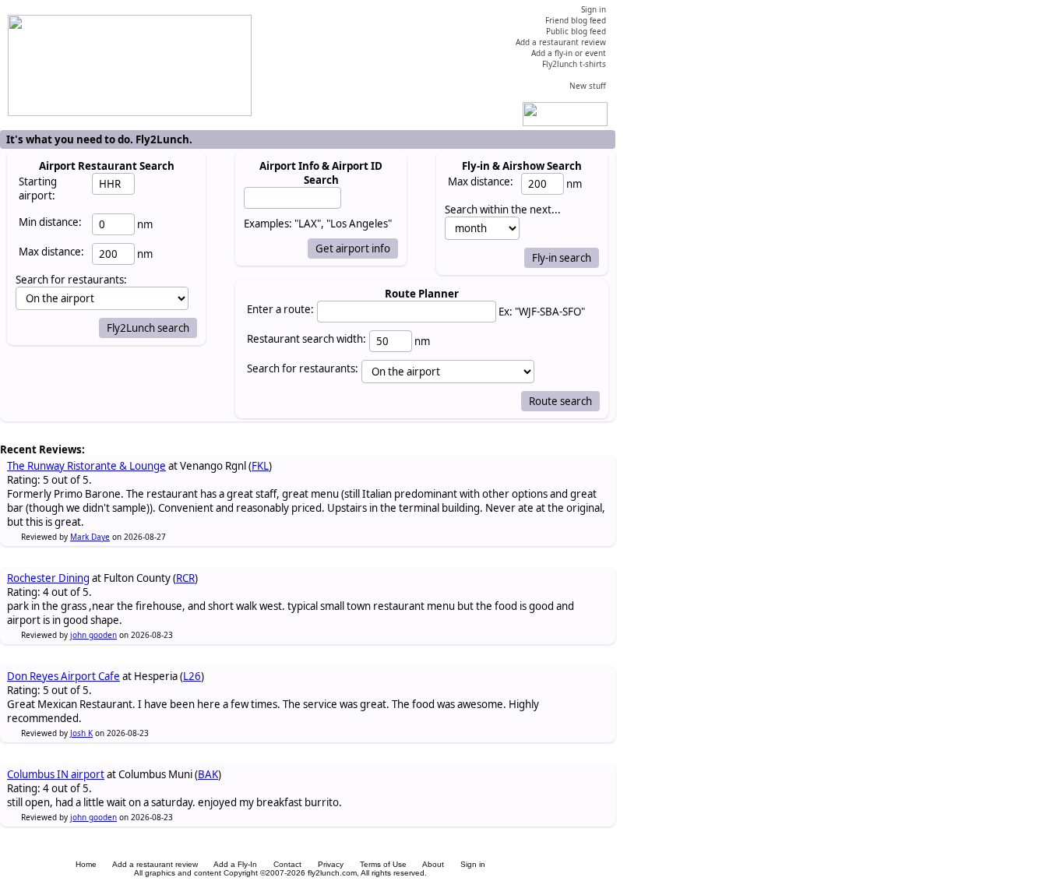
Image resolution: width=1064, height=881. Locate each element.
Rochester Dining (48, 578)
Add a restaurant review (155, 864)
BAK (208, 774)
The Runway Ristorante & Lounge (86, 466)
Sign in (472, 864)
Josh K (81, 733)
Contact (287, 864)
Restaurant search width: (306, 339)
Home (86, 864)
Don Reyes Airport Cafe (63, 676)
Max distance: (51, 252)
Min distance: (50, 222)
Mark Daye (90, 536)
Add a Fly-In (235, 864)
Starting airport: (38, 188)
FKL (260, 466)
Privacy (331, 864)
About (433, 864)
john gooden (93, 634)
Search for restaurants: (302, 368)
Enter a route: (280, 309)
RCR (185, 578)
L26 (192, 676)
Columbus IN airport (55, 774)
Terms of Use (383, 864)
